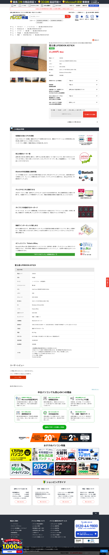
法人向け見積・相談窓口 (93, 12)
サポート (72, 5)
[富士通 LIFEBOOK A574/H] (28, 57)
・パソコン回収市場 (54, 530)
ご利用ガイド (80, 12)
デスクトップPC (35, 5)
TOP (15, 5)
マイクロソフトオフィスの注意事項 (56, 92)
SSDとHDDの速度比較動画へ (55, 104)
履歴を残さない (95, 389)
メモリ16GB (39, 22)
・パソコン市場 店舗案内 (37, 524)
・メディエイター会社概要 (56, 524)
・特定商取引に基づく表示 (38, 528)
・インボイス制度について (38, 537)
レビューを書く (18, 377)
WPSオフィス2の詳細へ (54, 91)
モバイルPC (58, 5)
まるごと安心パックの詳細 (55, 99)
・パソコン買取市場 (54, 526)
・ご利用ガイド (35, 532)
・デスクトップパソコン (15, 526)
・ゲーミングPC (14, 537)
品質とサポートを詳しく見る (54, 427)
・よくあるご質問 (36, 526)
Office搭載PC (47, 5)
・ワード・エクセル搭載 (15, 530)
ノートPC (24, 5)
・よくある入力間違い (55, 535)
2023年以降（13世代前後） (56, 20)
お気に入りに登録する (95, 40)
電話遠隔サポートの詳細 (54, 97)
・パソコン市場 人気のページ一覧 (57, 537)
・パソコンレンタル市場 (55, 532)
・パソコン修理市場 (54, 528)
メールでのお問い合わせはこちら (86, 533)
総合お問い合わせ (94, 5)
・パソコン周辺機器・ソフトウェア (18, 528)
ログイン (23, 373)
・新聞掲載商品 (13, 532)
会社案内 (78, 5)
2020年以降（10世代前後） (42, 20)
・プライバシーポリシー (37, 535)
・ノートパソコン (14, 524)
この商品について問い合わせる (74, 122)
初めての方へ (72, 12)
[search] (68, 16)
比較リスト (107, 283)
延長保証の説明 (52, 86)
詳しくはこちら (20, 501)
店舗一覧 (84, 5)
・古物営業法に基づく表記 (38, 530)
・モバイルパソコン (14, 535)
